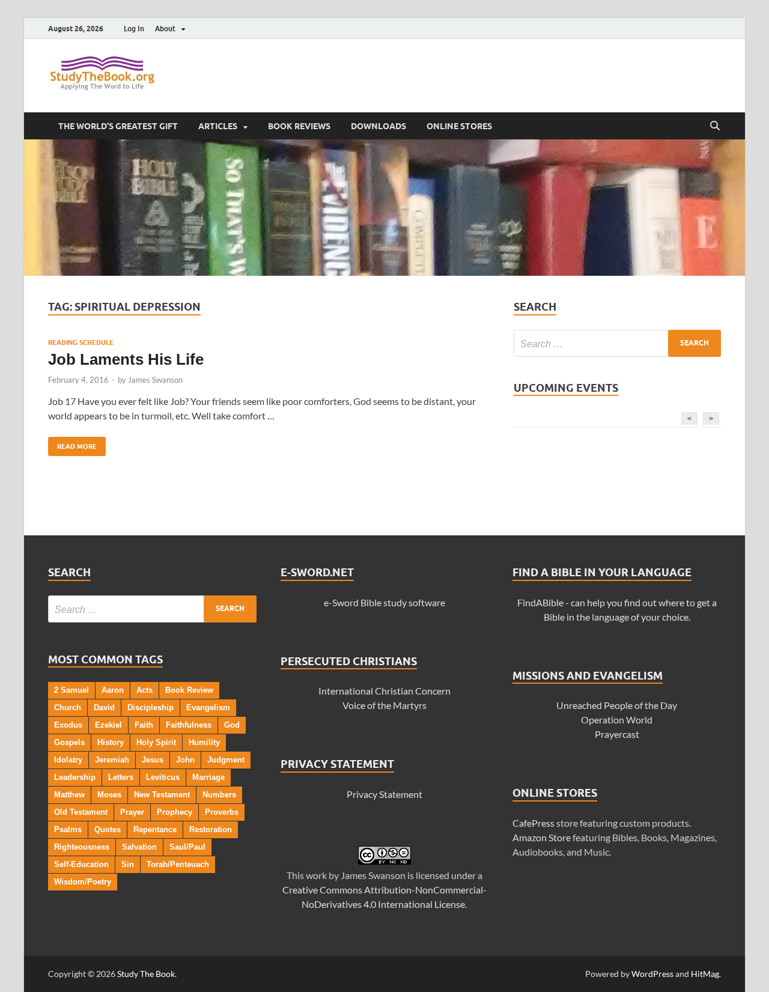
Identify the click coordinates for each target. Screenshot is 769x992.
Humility (204, 742)
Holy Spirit (156, 742)
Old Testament (81, 812)
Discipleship (150, 707)
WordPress (652, 974)
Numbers (219, 794)
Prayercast (617, 734)
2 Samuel (71, 690)
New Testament (162, 794)
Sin (127, 864)
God (232, 724)
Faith (144, 724)
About (165, 28)
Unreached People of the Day (616, 705)
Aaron (113, 690)
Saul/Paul (187, 846)
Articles (217, 126)
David (104, 707)
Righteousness (81, 846)
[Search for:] (617, 343)
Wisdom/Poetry (82, 881)
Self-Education (81, 864)
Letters (120, 777)
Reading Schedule (81, 342)
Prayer (132, 812)
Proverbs (222, 812)
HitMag (705, 974)
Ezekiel (108, 724)
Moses (109, 794)
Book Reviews (299, 126)
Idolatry (68, 759)
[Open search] (715, 126)
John (185, 759)
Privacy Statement (384, 794)
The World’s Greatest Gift (118, 126)
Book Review (189, 690)
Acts (144, 690)
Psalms (68, 829)
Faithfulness (188, 724)
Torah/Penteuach (178, 864)
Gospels (69, 742)
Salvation (139, 846)
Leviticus (163, 777)
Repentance (155, 829)
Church (67, 707)
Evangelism (208, 707)
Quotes (107, 829)
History (110, 742)
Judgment (226, 759)
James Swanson (155, 380)
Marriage (208, 777)
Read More (72, 444)
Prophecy (174, 812)
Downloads (378, 126)
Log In (134, 28)
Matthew (69, 794)
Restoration (210, 829)
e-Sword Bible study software (384, 602)
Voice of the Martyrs (384, 705)
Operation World (616, 719)
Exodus (68, 724)
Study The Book (146, 974)
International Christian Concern (384, 690)
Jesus (152, 759)
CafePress (533, 823)
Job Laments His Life (126, 359)
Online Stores (459, 126)
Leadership (75, 777)
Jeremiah (112, 759)
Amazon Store (541, 837)
